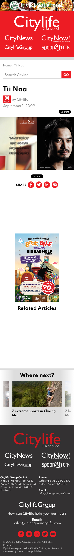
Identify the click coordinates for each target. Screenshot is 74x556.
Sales (53, 484)
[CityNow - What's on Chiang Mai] (55, 456)
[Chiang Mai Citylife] (37, 23)
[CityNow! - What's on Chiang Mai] (55, 39)
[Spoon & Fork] (55, 47)
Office (54, 480)
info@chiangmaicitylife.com (55, 493)
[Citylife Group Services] (18, 47)
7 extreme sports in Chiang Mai (37, 401)
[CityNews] (18, 38)
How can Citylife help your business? (37, 513)
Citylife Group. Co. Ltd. (27, 541)
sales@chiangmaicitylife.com (37, 521)
